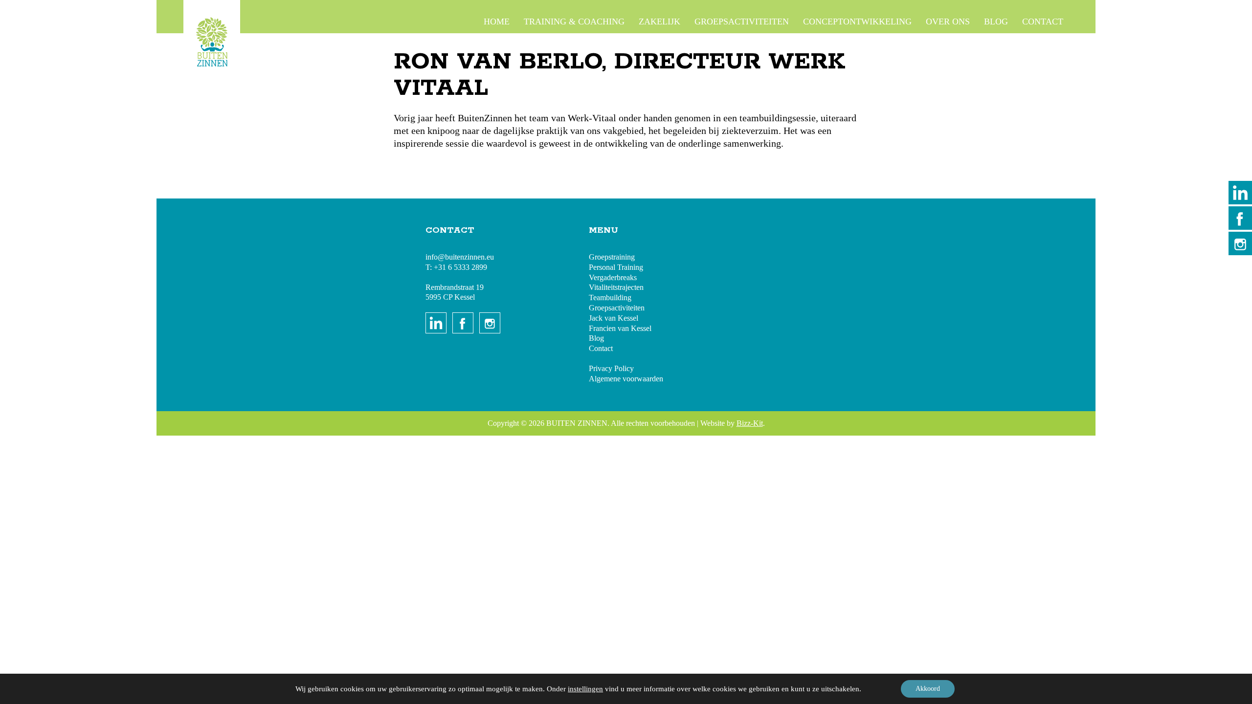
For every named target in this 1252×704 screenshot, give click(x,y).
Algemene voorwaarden (626, 378)
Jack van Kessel (613, 318)
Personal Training (616, 267)
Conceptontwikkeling (857, 21)
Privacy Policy (611, 368)
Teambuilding (610, 297)
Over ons (948, 21)
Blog (996, 21)
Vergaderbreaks (613, 277)
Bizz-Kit (750, 423)
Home (497, 21)
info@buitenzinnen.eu (459, 257)
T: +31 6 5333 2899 (456, 267)
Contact (1042, 21)
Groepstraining (612, 257)
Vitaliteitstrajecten (616, 287)
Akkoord (928, 688)
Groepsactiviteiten (741, 21)
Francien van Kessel (620, 328)
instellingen (585, 689)
